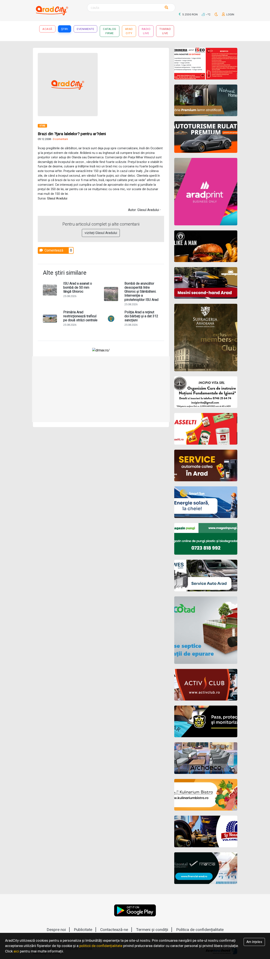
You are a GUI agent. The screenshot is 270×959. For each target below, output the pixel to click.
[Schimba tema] (217, 14)
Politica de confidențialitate (200, 929)
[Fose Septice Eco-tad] (205, 630)
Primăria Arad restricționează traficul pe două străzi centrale (80, 316)
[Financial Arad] (205, 868)
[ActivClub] (205, 685)
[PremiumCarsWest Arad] (205, 137)
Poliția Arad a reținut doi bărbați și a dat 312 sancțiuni (141, 316)
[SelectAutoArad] (205, 283)
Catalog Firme (109, 31)
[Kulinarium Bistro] (205, 795)
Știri (64, 29)
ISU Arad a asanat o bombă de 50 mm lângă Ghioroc (77, 287)
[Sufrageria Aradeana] (205, 337)
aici (16, 951)
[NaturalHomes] (205, 100)
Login (230, 14)
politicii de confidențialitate (100, 946)
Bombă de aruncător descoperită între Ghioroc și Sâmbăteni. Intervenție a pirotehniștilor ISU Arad (141, 291)
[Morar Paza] (205, 721)
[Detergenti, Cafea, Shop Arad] (205, 429)
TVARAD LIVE (165, 31)
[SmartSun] (205, 502)
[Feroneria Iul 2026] (205, 63)
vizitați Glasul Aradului (101, 233)
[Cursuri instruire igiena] (205, 392)
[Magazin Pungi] (205, 539)
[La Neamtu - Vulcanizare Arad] (205, 831)
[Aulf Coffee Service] (205, 465)
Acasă (47, 29)
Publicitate (83, 929)
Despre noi (56, 929)
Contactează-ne (114, 929)
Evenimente (85, 29)
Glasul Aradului (57, 198)
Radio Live (146, 31)
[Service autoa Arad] (205, 575)
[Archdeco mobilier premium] (205, 758)
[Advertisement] (101, 389)
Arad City (129, 31)
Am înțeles (254, 942)
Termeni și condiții (152, 929)
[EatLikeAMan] (205, 246)
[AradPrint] (205, 191)
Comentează (53, 250)
